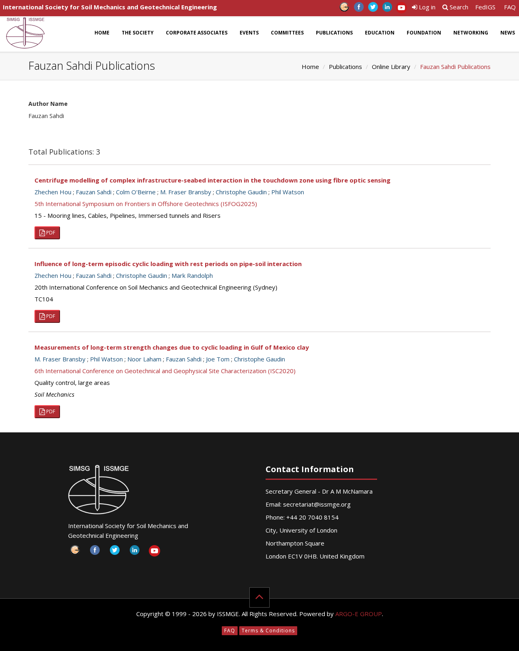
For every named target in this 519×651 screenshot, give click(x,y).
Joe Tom (217, 359)
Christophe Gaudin (241, 192)
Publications (334, 32)
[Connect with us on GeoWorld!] (344, 9)
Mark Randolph (192, 275)
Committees (287, 32)
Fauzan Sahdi (94, 192)
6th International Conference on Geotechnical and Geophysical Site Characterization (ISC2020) (165, 371)
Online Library (391, 66)
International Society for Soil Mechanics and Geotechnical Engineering (110, 7)
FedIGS (485, 7)
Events (249, 32)
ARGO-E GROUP (358, 614)
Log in (426, 7)
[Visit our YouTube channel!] (401, 9)
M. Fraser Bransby (185, 192)
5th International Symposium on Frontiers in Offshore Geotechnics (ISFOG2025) (145, 204)
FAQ (510, 7)
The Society (138, 32)
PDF (50, 232)
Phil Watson (287, 192)
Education (380, 32)
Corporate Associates (196, 32)
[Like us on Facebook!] (359, 9)
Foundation (424, 32)
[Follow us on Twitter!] (373, 9)
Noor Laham (144, 359)
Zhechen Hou (52, 192)
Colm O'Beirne (136, 192)
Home (101, 32)
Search (458, 7)
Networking (470, 32)
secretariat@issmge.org (317, 504)
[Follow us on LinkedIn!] (387, 9)
